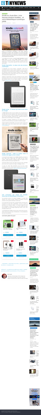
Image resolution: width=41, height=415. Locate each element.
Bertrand (31, 91)
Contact (8, 9)
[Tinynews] (2, 8)
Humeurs (3, 9)
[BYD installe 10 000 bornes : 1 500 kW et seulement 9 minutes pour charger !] (34, 199)
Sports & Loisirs (4, 13)
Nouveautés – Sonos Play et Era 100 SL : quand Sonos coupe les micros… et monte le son (14, 264)
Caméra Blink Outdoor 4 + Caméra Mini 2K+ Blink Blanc (7, 229)
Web (34, 7)
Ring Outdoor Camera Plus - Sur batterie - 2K (20, 250)
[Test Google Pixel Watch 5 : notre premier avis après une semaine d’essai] (32, 52)
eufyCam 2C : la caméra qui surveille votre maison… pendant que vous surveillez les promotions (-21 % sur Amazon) (14, 270)
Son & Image (21, 7)
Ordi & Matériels (33, 144)
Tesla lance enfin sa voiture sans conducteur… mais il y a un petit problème (34, 272)
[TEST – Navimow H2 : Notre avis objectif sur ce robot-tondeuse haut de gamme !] (32, 61)
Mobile (10, 7)
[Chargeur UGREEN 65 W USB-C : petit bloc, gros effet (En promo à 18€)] (32, 306)
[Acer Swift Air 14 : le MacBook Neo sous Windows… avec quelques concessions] (34, 137)
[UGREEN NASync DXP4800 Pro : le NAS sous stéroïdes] (32, 164)
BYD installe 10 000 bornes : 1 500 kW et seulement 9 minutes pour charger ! (34, 211)
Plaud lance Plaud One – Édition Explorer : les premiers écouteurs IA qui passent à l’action (34, 334)
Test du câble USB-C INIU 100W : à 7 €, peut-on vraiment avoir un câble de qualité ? (34, 27)
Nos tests (6, 7)
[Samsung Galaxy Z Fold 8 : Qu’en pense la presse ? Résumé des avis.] (32, 350)
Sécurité (35, 82)
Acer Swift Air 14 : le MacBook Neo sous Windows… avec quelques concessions (34, 148)
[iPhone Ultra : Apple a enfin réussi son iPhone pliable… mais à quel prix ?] (32, 360)
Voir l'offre (8, 255)
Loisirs (14, 7)
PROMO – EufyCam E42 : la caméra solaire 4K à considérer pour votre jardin (34, 86)
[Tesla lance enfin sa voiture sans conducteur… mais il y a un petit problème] (34, 261)
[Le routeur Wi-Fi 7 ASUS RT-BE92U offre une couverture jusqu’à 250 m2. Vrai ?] (32, 184)
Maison (30, 7)
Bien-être (26, 7)
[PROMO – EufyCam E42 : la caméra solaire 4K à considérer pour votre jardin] (34, 75)
